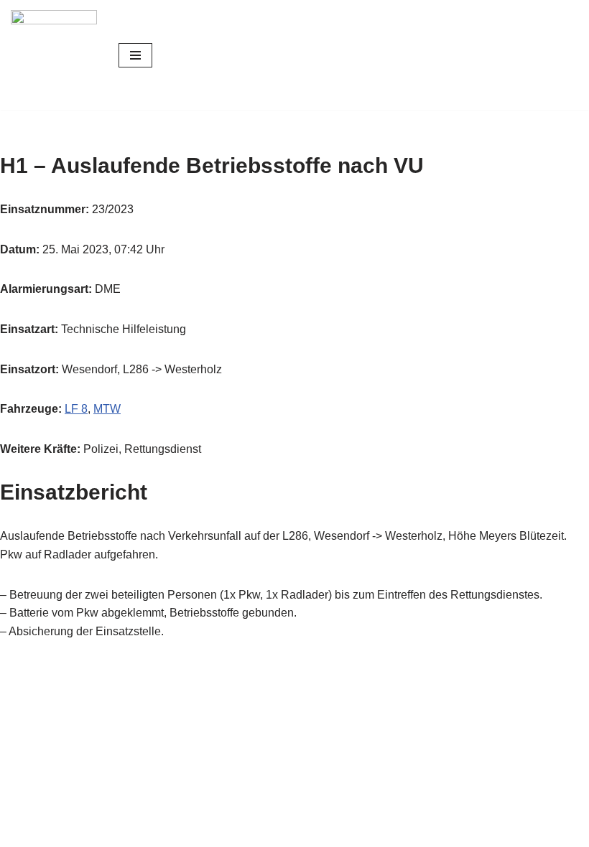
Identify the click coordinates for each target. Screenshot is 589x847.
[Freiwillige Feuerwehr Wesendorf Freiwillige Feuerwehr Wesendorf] (54, 55)
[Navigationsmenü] (135, 55)
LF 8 (76, 409)
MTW (107, 409)
